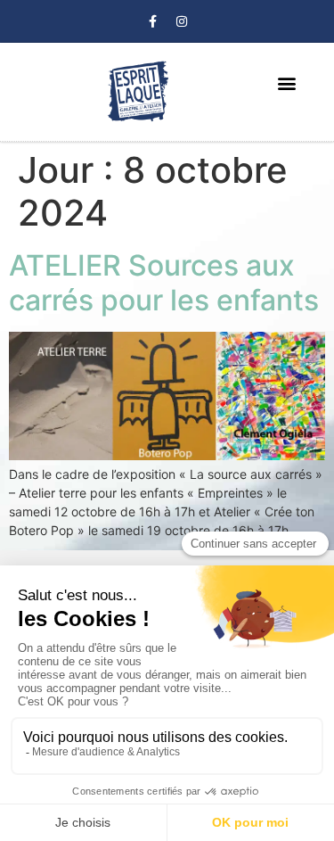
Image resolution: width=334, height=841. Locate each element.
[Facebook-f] (152, 21)
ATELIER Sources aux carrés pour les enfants (164, 282)
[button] (286, 83)
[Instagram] (181, 21)
